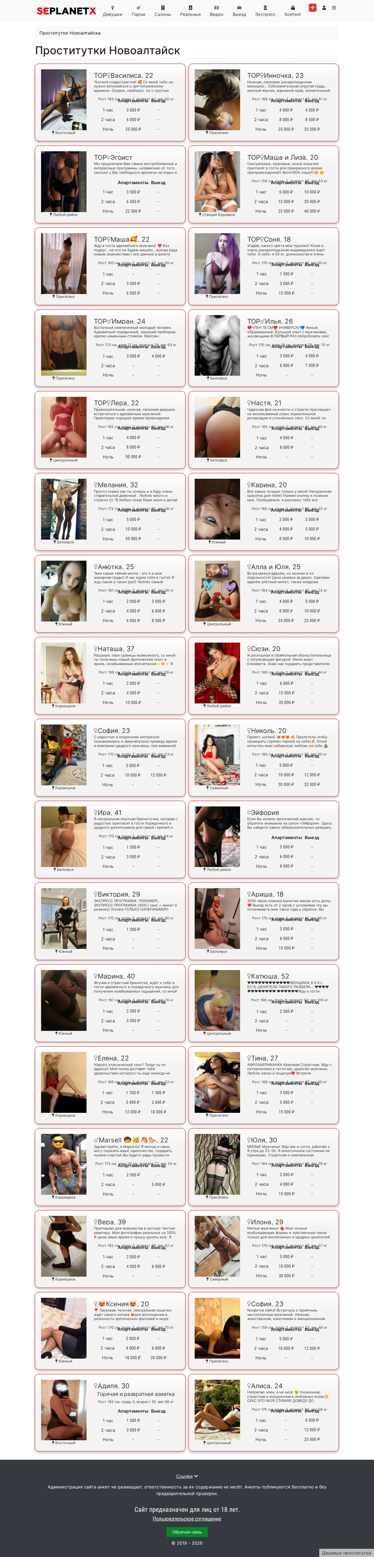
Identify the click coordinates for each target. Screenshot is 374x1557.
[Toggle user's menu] (324, 7)
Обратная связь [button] (187, 1532)
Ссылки (184, 1476)
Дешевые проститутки (346, 1553)
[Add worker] (313, 8)
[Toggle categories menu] (334, 7)
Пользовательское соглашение (187, 1519)
